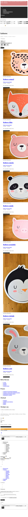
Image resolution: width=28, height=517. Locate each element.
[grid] (2, 45)
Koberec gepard (8, 79)
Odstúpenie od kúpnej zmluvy (9, 393)
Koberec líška (7, 122)
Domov (2, 36)
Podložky (5, 400)
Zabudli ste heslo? (13, 497)
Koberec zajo (7, 368)
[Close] (1, 5)
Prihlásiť (2, 499)
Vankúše (7, 444)
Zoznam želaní (6, 13)
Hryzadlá (8, 447)
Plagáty (7, 450)
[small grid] (4, 45)
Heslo (2, 495)
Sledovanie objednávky (8, 11)
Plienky (4, 403)
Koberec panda (8, 206)
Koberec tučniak (8, 316)
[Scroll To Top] (1, 433)
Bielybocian (5, 442)
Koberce (7, 451)
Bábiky (4, 404)
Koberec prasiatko (9, 244)
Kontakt (4, 10)
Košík (4, 453)
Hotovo (2, 47)
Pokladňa (5, 452)
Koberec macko (8, 163)
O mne (4, 9)
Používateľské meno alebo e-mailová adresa (10, 491)
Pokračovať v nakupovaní (6, 426)
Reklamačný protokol (7, 395)
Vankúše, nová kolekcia (8, 401)
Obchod (4, 384)
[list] (7, 45)
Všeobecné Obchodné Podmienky (10, 391)
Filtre (4, 41)
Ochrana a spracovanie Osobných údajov (11, 392)
